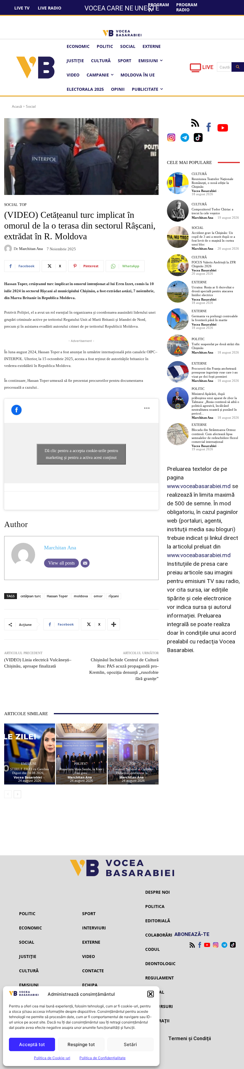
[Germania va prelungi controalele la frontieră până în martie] (178, 319)
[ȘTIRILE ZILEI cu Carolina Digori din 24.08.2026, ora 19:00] (29, 753)
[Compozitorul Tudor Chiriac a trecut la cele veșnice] (178, 211)
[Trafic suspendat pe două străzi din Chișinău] (178, 346)
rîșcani (114, 596)
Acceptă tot (32, 1044)
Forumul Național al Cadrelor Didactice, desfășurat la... (133, 771)
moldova (81, 596)
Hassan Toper (57, 596)
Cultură (199, 174)
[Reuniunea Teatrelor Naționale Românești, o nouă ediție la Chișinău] (178, 183)
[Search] (238, 67)
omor (98, 596)
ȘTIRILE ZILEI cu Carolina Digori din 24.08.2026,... (29, 771)
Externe (199, 282)
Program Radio (186, 7)
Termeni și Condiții (189, 1038)
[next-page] (17, 794)
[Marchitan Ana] (9, 248)
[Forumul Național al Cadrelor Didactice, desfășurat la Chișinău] (133, 753)
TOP (22, 205)
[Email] (85, 563)
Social (31, 106)
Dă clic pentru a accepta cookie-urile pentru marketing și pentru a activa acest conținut (81, 454)
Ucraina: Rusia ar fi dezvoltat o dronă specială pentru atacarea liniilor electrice (213, 291)
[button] (151, 994)
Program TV (158, 7)
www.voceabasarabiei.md (199, 486)
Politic (80, 763)
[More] (113, 624)
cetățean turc (31, 596)
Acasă (17, 106)
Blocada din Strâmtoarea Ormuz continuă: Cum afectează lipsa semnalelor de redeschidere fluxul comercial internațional (215, 435)
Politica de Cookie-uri (52, 1058)
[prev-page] (8, 794)
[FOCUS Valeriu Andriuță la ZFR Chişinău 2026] (178, 265)
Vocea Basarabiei (28, 777)
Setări (130, 1044)
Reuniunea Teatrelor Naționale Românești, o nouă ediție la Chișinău (212, 182)
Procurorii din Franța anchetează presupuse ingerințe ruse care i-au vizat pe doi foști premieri (215, 372)
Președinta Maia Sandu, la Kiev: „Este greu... (81, 771)
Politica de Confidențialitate (102, 1058)
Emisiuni (28, 763)
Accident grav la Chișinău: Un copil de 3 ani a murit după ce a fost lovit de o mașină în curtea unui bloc (213, 238)
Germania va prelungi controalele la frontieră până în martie (215, 318)
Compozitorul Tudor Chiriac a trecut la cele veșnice (212, 211)
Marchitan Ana (31, 249)
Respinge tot (81, 1044)
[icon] (195, 69)
